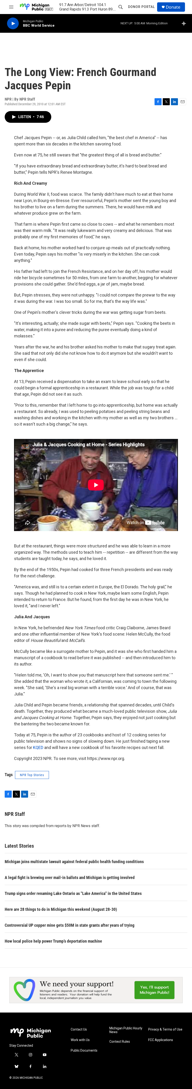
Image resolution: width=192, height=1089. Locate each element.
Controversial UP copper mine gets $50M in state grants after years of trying (69, 925)
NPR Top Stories (32, 775)
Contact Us (79, 1029)
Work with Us (80, 1040)
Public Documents (84, 1050)
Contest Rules (119, 1041)
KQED (38, 747)
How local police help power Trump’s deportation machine (53, 941)
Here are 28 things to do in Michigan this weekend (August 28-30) (61, 909)
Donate (173, 7)
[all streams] (185, 23)
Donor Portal (141, 7)
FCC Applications (160, 1040)
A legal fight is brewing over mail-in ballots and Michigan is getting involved (70, 877)
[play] (13, 23)
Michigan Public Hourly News (125, 1030)
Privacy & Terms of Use (165, 1029)
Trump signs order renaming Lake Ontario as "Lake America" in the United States (73, 893)
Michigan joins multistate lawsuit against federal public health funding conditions (74, 861)
